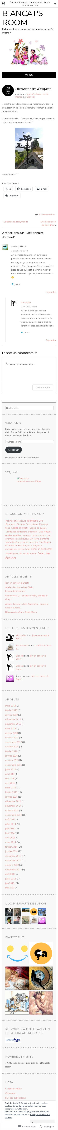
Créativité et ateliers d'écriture (22, 531)
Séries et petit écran (41, 548)
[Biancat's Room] (29, 69)
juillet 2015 (10, 769)
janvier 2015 (11, 796)
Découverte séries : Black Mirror (21, 612)
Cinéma (21, 524)
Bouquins (10, 524)
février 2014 (11, 846)
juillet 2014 (10, 824)
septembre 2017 (13, 742)
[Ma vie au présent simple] (41, 1003)
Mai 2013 (10, 887)
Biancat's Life (35, 520)
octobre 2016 (12, 746)
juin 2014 (9, 828)
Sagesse (27, 545)
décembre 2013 (13, 856)
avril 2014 (10, 837)
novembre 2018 (13, 724)
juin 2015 (9, 774)
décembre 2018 (13, 719)
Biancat (30, 97)
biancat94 (25, 302)
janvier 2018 (11, 733)
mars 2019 (10, 705)
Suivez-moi (13, 423)
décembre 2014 (13, 801)
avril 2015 (10, 783)
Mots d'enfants (41, 538)
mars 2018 (10, 728)
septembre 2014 (13, 815)
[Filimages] (41, 979)
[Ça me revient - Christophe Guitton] (41, 954)
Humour (27, 535)
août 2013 (10, 874)
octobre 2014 (12, 810)
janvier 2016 (11, 755)
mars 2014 (10, 842)
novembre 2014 (13, 805)
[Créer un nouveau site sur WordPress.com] (29, 3)
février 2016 (11, 751)
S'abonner (13, 449)
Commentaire (43, 387)
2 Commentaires (47, 214)
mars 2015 (10, 787)
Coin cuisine (32, 524)
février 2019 (11, 710)
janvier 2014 (11, 851)
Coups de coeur (19, 527)
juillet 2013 (10, 878)
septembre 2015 (13, 765)
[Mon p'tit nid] (17, 1003)
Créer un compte (13, 1088)
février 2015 (11, 792)
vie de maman (30, 553)
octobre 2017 (12, 737)
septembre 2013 (13, 869)
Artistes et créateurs (16, 520)
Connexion (10, 1093)
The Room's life (14, 553)
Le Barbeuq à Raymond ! (15, 221)
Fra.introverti (22, 645)
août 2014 (10, 819)
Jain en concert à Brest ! (17, 583)
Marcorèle (21, 635)
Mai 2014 (10, 833)
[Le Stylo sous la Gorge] (17, 979)
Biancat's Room (22, 18)
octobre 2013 (12, 865)
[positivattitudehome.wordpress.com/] (17, 954)
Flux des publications (15, 1098)
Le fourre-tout (39, 535)
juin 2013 (9, 883)
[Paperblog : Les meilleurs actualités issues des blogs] (13, 1042)
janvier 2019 (11, 715)
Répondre (51, 292)
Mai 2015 (10, 778)
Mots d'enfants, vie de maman (22, 542)
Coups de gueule (38, 527)
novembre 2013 (13, 860)
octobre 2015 (12, 760)
